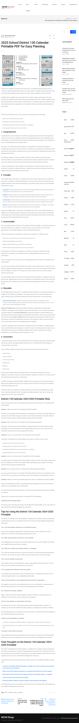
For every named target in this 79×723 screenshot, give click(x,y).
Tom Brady (69, 258)
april (69, 133)
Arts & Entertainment (69, 141)
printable (20, 692)
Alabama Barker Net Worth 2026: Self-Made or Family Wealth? (68, 70)
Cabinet (69, 169)
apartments (69, 126)
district (15, 692)
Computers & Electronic (69, 183)
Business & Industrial (69, 162)
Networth (69, 238)
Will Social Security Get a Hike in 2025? (68, 99)
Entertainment (73, 4)
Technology (45, 4)
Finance (63, 4)
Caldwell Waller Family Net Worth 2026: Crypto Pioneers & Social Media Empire (69, 60)
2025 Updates (28, 7)
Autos (36, 4)
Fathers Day (69, 191)
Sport (69, 245)
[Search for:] (67, 32)
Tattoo (69, 251)
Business (54, 4)
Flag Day (69, 204)
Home (20, 4)
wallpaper (69, 272)
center (69, 175)
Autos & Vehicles (69, 148)
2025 (5, 692)
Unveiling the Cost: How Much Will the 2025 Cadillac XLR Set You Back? (36, 703)
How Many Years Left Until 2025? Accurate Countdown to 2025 (69, 90)
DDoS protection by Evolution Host (69, 718)
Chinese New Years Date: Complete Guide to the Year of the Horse (69, 50)
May (69, 231)
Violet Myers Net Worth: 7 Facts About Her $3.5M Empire (68, 80)
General (69, 211)
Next (42, 698)
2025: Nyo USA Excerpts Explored (22, 702)
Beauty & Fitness (69, 155)
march (69, 224)
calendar (10, 692)
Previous (20, 698)
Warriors (69, 278)
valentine (69, 265)
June (69, 218)
